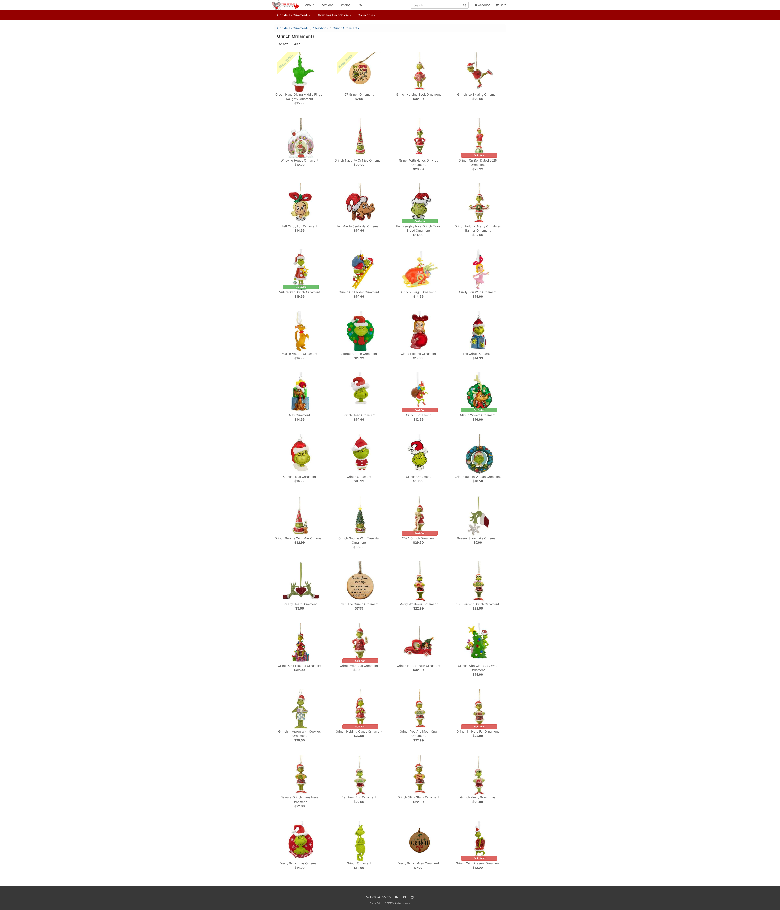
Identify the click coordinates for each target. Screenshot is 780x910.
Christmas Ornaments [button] (293, 15)
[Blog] (412, 897)
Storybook (320, 28)
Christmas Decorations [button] (333, 15)
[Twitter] (404, 897)
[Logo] (286, 5)
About (309, 5)
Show (282, 43)
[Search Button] (465, 5)
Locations (327, 5)
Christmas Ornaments (293, 28)
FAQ (359, 5)
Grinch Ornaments (346, 28)
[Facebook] (396, 897)
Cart (502, 5)
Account (483, 5)
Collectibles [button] (366, 15)
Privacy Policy (376, 903)
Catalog (345, 5)
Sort (296, 43)
